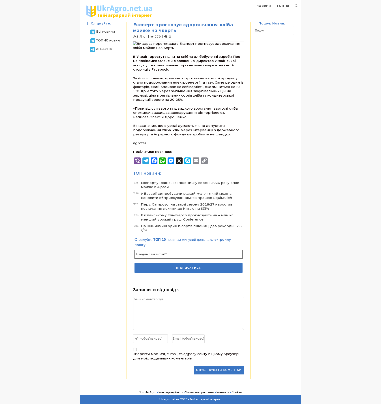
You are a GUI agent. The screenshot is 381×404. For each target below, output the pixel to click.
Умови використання (199, 392)
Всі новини (105, 32)
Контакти (223, 392)
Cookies (237, 392)
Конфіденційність (171, 392)
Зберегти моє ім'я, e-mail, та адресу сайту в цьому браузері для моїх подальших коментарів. (186, 356)
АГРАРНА (104, 49)
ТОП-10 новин (108, 40)
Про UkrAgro (147, 392)
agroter (139, 143)
